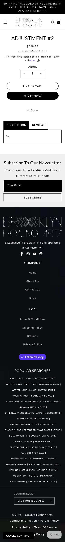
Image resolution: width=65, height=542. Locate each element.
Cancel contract (18, 535)
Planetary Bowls (41, 395)
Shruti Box (17, 378)
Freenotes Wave (26, 418)
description (16, 125)
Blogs (32, 297)
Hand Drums (17, 481)
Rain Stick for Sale (32, 453)
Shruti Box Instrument (40, 378)
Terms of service (45, 527)
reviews (38, 125)
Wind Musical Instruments (27, 458)
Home (32, 272)
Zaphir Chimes (43, 441)
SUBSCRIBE (32, 197)
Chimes (50, 458)
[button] (5, 22)
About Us (32, 281)
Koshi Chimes (21, 395)
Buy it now (32, 96)
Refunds (32, 335)
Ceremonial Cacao (40, 475)
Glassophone (13, 430)
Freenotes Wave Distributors (42, 430)
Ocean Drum (51, 401)
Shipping (22, 51)
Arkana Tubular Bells (23, 424)
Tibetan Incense (22, 441)
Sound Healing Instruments (23, 401)
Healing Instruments (22, 470)
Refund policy (49, 520)
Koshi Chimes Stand (43, 447)
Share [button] (34, 110)
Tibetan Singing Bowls (41, 481)
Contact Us (32, 289)
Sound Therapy (46, 470)
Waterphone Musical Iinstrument (32, 390)
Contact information (23, 520)
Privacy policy (21, 527)
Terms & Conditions (32, 319)
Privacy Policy (32, 344)
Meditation (20, 475)
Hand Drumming (49, 384)
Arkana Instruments (32, 407)
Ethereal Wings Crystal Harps (23, 413)
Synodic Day (47, 424)
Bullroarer (16, 435)
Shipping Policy (32, 327)
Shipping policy (34, 534)
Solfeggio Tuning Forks (44, 464)
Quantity (32, 66)
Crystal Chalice (19, 447)
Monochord (52, 413)
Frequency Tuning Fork (41, 435)
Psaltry (43, 418)
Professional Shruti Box (21, 384)
